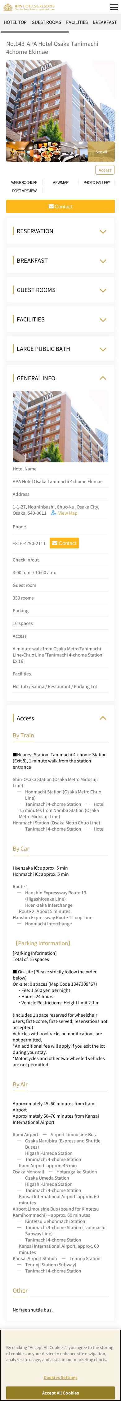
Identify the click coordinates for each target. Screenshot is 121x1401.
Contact (68, 543)
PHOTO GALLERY (96, 182)
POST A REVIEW (24, 191)
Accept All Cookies (60, 1393)
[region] (60, 24)
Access (105, 170)
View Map (68, 513)
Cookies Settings (60, 1377)
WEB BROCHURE (24, 182)
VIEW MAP (60, 182)
